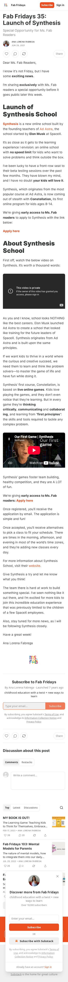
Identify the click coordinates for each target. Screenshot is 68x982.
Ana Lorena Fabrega (23, 42)
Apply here (11, 231)
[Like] (6, 53)
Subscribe (47, 5)
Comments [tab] (11, 762)
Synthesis (10, 124)
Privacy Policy (45, 956)
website (34, 566)
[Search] (61, 807)
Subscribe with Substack (36, 941)
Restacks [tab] (27, 762)
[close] (57, 876)
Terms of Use (52, 714)
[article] (34, 826)
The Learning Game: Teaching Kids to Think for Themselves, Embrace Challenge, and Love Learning (24, 824)
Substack (16, 974)
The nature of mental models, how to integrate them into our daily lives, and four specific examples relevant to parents (24, 855)
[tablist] (18, 762)
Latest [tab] (16, 807)
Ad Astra (46, 129)
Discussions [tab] (31, 807)
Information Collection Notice (41, 718)
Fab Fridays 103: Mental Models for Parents (21, 846)
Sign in (60, 5)
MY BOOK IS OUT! (16, 818)
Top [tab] (7, 807)
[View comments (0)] (15, 53)
